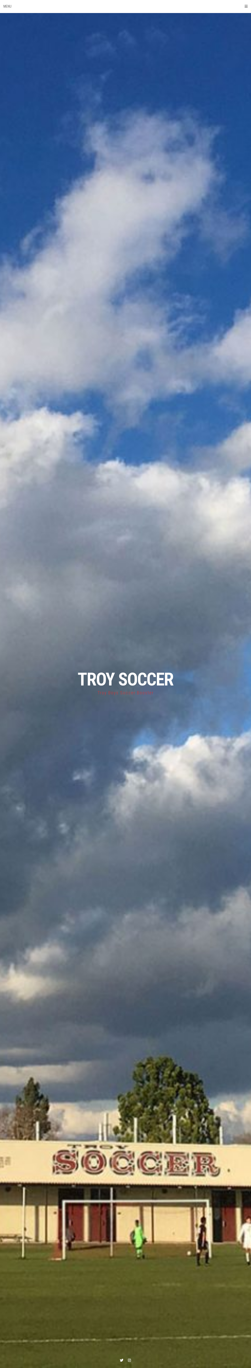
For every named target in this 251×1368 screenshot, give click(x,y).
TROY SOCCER (125, 679)
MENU (7, 6)
